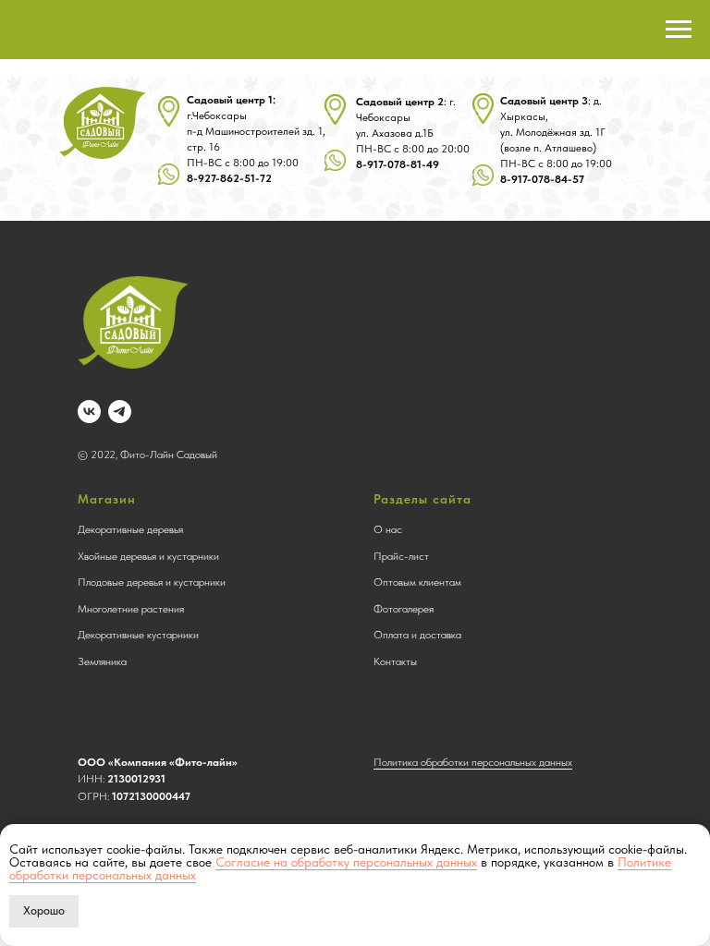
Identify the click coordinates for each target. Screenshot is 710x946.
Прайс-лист (401, 556)
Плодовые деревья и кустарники (152, 582)
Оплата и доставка (417, 634)
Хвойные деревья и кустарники (148, 556)
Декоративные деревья (130, 529)
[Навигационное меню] (679, 29)
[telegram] (119, 411)
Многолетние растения (131, 608)
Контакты (395, 661)
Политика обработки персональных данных (472, 762)
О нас (387, 529)
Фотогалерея (403, 608)
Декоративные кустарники (138, 634)
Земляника (102, 661)
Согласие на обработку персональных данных (346, 862)
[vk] (89, 411)
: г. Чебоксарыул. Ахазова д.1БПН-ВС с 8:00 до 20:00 (413, 133)
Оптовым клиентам (417, 582)
